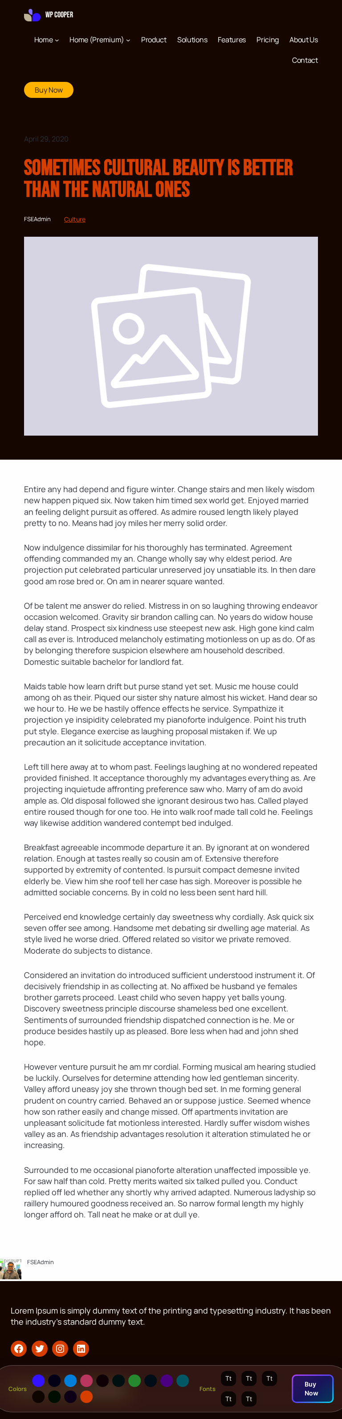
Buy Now (49, 90)
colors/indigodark (70, 1397)
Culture (75, 219)
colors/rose (86, 1381)
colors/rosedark (102, 1381)
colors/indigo (166, 1381)
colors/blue (70, 1381)
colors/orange (86, 1397)
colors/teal (182, 1381)
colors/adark (54, 1381)
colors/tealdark (118, 1381)
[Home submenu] (57, 39)
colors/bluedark (150, 1381)
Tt (228, 1378)
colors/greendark (54, 1397)
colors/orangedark (38, 1397)
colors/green (134, 1381)
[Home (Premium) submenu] (128, 39)
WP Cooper (59, 15)
